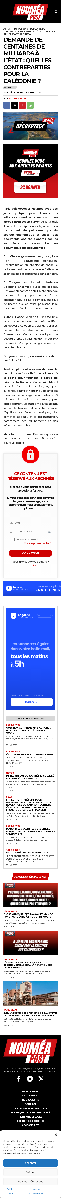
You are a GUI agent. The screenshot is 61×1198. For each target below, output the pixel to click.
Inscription (30, 565)
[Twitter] (41, 1079)
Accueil (7, 29)
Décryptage (21, 29)
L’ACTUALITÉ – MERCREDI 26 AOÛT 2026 (29, 754)
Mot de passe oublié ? (37, 543)
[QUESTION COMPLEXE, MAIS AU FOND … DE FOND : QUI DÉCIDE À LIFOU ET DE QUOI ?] (30, 895)
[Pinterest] (22, 105)
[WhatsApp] (30, 105)
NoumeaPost (17, 98)
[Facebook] (6, 105)
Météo (10, 773)
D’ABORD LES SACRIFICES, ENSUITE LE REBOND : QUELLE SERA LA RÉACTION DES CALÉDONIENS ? (30, 831)
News (9, 797)
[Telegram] (30, 1079)
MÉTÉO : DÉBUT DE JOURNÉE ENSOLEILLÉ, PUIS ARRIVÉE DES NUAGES (30, 777)
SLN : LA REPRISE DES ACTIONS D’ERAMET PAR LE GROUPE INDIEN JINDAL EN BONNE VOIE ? (30, 1014)
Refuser (30, 1172)
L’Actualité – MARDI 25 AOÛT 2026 (27, 852)
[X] (14, 105)
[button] (56, 1134)
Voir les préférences (30, 1181)
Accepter (30, 1163)
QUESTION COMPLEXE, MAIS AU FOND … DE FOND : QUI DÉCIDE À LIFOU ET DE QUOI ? (29, 730)
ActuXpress (13, 751)
